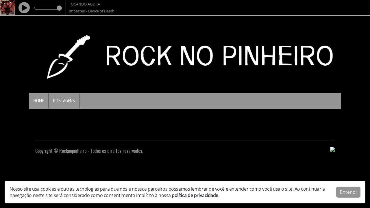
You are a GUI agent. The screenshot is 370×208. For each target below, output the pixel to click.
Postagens (64, 100)
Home (39, 100)
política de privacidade (195, 195)
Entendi (348, 192)
